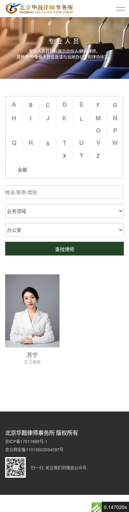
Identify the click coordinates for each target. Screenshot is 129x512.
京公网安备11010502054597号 (34, 449)
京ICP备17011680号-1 (26, 441)
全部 (22, 169)
